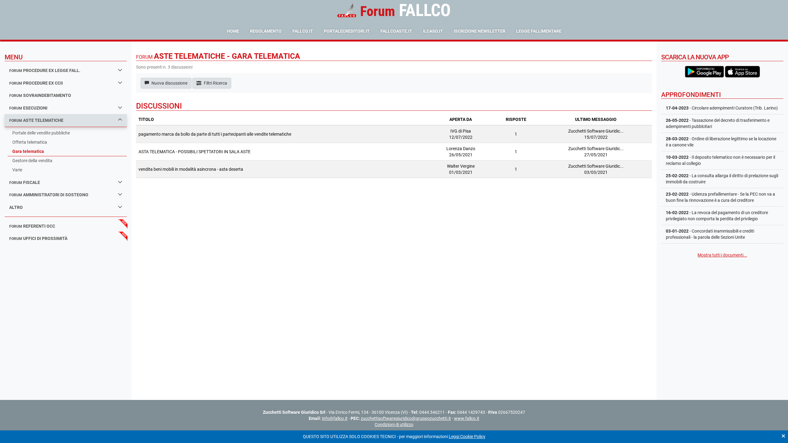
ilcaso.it (433, 31)
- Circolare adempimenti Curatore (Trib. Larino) (722, 108)
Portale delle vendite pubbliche (41, 132)
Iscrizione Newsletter (479, 31)
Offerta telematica (29, 142)
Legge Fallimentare (538, 31)
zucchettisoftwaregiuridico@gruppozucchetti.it (406, 418)
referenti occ (32, 226)
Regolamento (266, 31)
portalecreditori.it (347, 31)
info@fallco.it (335, 418)
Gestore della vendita (32, 160)
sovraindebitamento (40, 95)
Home (233, 31)
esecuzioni (28, 108)
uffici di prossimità (38, 238)
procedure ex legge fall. (44, 70)
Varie (17, 169)
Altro (16, 207)
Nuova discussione (169, 83)
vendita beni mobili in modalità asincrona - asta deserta (191, 169)
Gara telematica (28, 151)
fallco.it (302, 31)
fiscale (24, 182)
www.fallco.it (466, 418)
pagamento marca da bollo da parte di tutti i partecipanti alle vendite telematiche (215, 134)
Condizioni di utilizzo (394, 424)
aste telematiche (36, 120)
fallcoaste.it (396, 31)
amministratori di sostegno (48, 194)
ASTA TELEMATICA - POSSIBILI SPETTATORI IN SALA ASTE (195, 151)
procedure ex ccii (36, 83)
